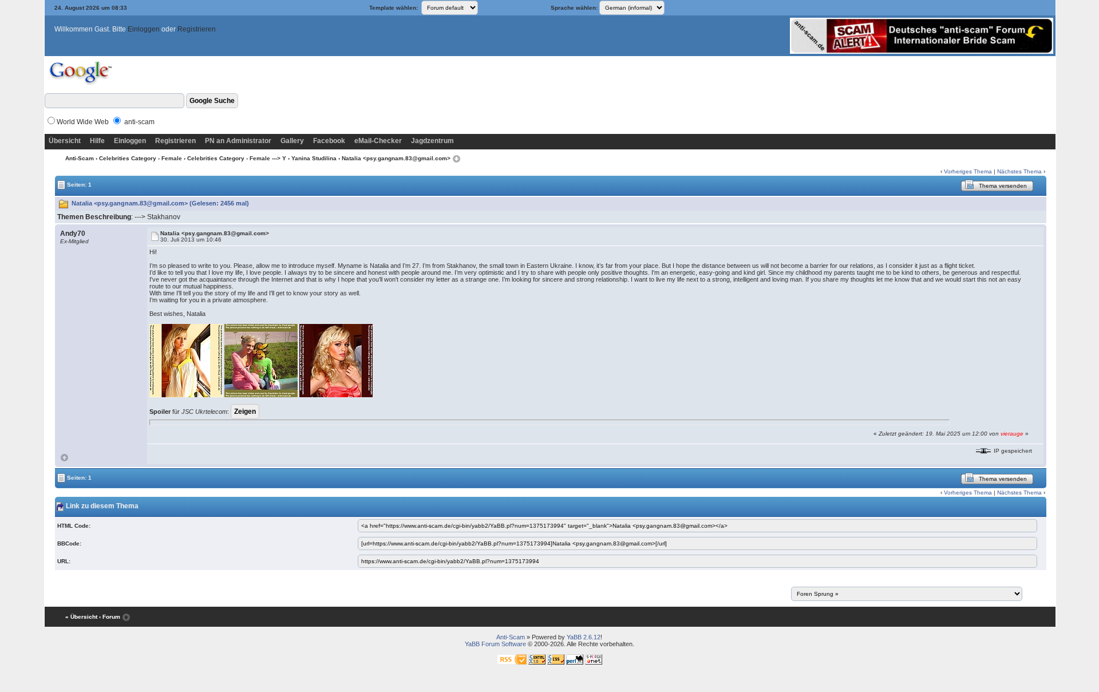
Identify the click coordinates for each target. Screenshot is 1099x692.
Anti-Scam (79, 158)
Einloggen (144, 29)
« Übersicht (81, 617)
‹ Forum (109, 617)
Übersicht (65, 141)
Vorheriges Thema (968, 171)
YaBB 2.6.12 (583, 637)
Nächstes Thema (1019, 171)
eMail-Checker (378, 141)
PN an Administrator (238, 141)
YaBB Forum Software (495, 643)
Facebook (329, 141)
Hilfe (97, 141)
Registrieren (196, 29)
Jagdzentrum (432, 141)
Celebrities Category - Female (140, 158)
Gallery (292, 141)
